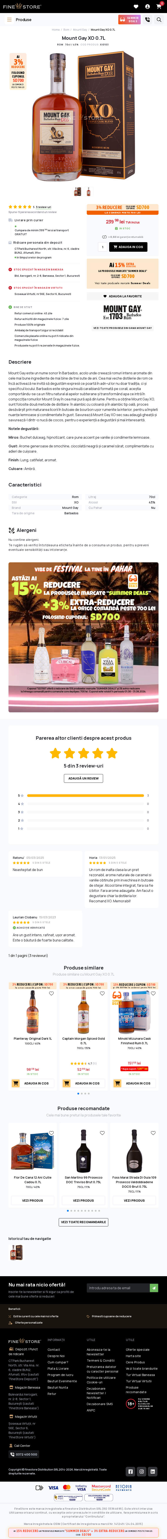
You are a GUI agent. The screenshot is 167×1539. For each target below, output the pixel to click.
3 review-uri (43, 207)
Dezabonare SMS (100, 1404)
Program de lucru (60, 1375)
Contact (54, 1349)
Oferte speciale (138, 1349)
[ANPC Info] (69, 1497)
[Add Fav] (51, 993)
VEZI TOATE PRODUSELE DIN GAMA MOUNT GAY (123, 328)
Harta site (133, 1356)
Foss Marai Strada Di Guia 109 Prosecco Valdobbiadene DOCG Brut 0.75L (134, 1182)
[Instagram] (141, 1471)
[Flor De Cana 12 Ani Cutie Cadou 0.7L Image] (33, 1150)
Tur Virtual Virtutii (139, 1381)
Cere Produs (135, 1362)
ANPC (91, 1410)
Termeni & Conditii (101, 1360)
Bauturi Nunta (58, 1387)
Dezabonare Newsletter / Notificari (96, 1393)
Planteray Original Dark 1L (33, 1038)
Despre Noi (56, 1356)
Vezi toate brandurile (142, 1368)
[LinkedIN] (152, 1471)
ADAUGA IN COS (130, 247)
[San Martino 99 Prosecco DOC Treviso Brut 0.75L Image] (83, 1150)
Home (56, 30)
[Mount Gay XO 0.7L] (16, 1253)
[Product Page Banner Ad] (83, 637)
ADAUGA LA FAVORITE (125, 296)
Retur (52, 1394)
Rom (66, 30)
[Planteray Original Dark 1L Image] (33, 1011)
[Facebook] (130, 1471)
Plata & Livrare (58, 1368)
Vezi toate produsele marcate (122, 283)
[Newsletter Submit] (154, 1288)
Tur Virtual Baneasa (140, 1375)
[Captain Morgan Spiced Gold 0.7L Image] (83, 1011)
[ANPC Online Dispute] (98, 1497)
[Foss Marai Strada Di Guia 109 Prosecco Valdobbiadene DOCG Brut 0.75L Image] (134, 1150)
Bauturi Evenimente (62, 1381)
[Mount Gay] (122, 312)
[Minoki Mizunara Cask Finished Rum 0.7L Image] (134, 1011)
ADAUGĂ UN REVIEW (83, 778)
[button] (78, 1093)
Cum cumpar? (58, 1362)
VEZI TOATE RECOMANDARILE (83, 1222)
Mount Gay (80, 30)
